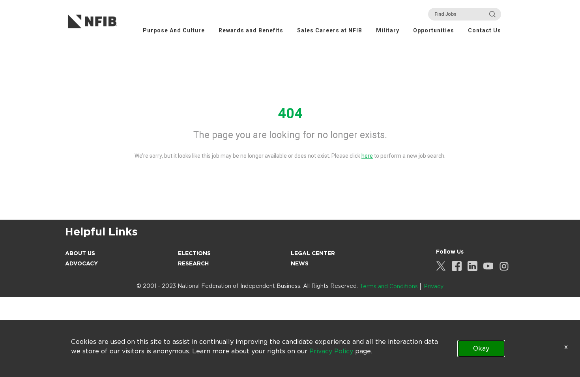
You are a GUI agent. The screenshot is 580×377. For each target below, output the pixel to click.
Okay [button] (481, 348)
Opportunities (433, 30)
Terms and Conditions (389, 286)
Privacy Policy (331, 351)
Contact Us (484, 30)
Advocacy (81, 263)
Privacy (433, 286)
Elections (194, 253)
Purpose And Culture (174, 30)
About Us (80, 253)
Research (193, 263)
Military (387, 30)
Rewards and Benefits (251, 30)
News (300, 263)
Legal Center (313, 253)
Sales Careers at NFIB (329, 30)
